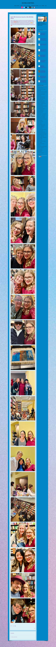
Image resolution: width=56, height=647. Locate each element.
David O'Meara (43, 116)
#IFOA (46, 86)
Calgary (39, 103)
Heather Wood (40, 139)
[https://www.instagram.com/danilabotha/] (22, 7)
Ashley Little (39, 95)
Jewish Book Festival (41, 152)
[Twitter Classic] (39, 156)
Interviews (42, 147)
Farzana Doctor (40, 128)
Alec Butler (44, 89)
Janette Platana (40, 150)
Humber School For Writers (42, 141)
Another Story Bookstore (41, 94)
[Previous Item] (39, 19)
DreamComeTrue (40, 121)
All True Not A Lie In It (41, 91)
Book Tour (43, 98)
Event (44, 124)
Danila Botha (43, 115)
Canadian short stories (41, 108)
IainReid (41, 142)
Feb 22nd (39, 130)
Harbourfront (44, 137)
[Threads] (26, 7)
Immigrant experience (41, 143)
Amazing (45, 91)
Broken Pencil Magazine (41, 102)
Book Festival (40, 98)
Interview (39, 147)
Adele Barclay (40, 89)
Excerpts (39, 125)
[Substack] (32, 7)
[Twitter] (24, 7)
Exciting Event (43, 125)
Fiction (42, 130)
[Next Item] (45, 19)
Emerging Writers (40, 124)
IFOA (38, 142)
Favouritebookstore (41, 129)
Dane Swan (39, 115)
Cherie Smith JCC (40, 112)
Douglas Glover (40, 120)
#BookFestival (40, 86)
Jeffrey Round (40, 151)
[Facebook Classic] (38, 156)
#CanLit (43, 86)
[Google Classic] (40, 156)
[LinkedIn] (28, 7)
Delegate (43, 117)
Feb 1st (45, 129)
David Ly (39, 116)
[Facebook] (34, 7)
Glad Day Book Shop (41, 134)
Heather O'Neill (40, 138)
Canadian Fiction (43, 103)
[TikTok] (30, 7)
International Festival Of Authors (42, 146)
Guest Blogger (40, 137)
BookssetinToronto (40, 99)
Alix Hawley (39, 90)
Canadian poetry (40, 107)
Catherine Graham (40, 111)
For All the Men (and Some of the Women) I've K (42, 133)
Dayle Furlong (40, 117)
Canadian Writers (40, 104)
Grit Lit (45, 134)
